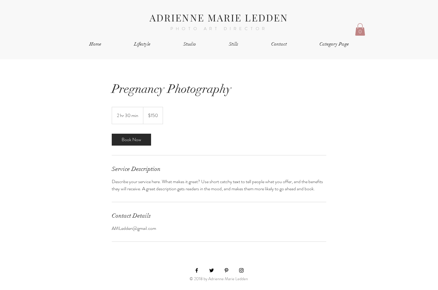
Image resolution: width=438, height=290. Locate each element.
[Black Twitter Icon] (212, 270)
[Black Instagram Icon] (241, 270)
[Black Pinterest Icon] (226, 270)
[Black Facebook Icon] (197, 270)
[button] (360, 29)
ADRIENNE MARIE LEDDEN (219, 17)
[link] (131, 140)
